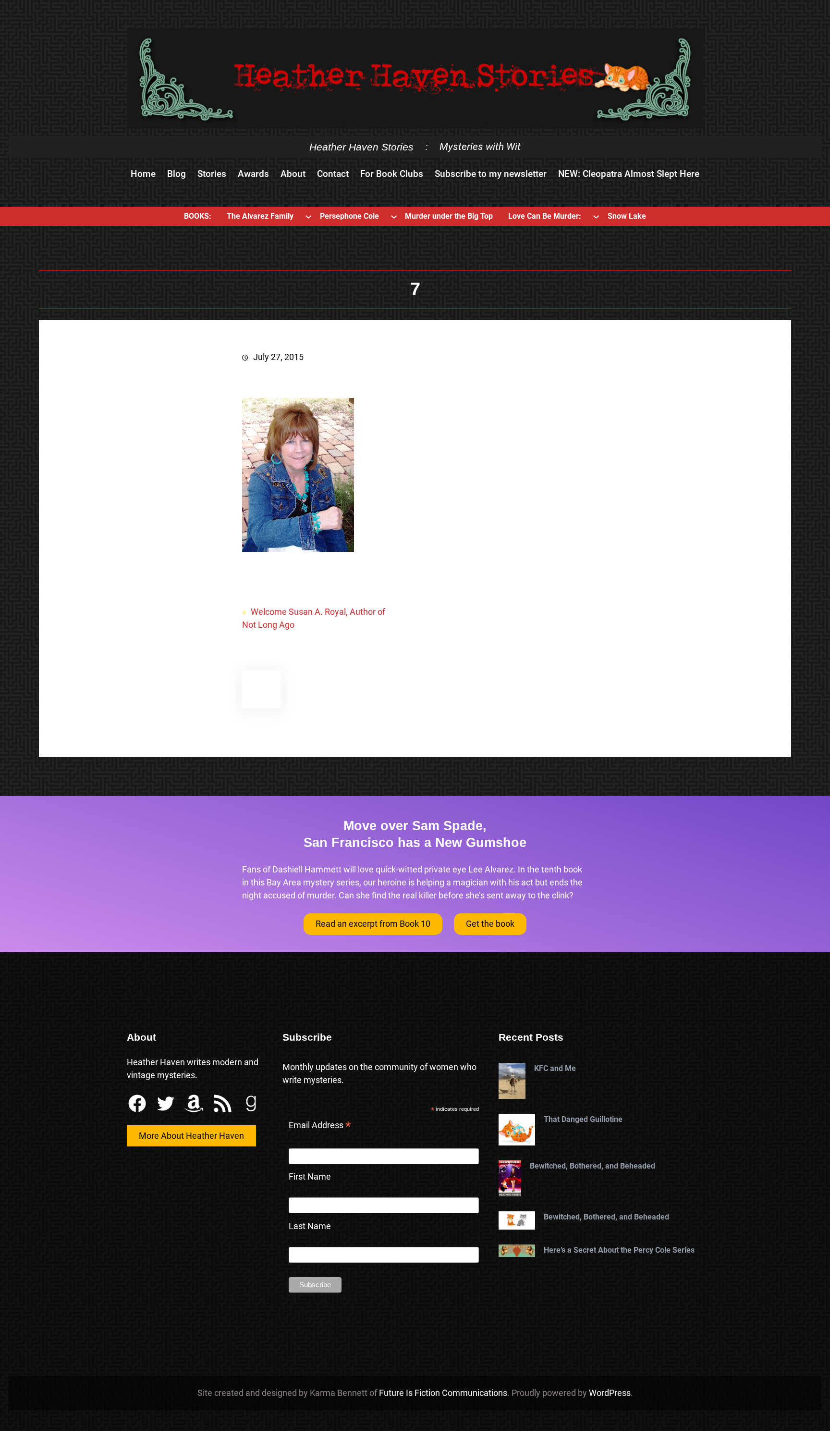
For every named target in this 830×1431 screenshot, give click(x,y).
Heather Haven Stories (361, 146)
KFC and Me (555, 1068)
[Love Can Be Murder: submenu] (596, 216)
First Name (310, 1176)
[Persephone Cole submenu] (394, 216)
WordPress (610, 1393)
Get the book (490, 924)
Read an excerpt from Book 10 (373, 924)
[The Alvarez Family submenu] (308, 216)
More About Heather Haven (191, 1136)
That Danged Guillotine (583, 1119)
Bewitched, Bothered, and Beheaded (592, 1165)
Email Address (320, 1126)
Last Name (310, 1226)
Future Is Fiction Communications (443, 1393)
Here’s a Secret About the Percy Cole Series (619, 1250)
